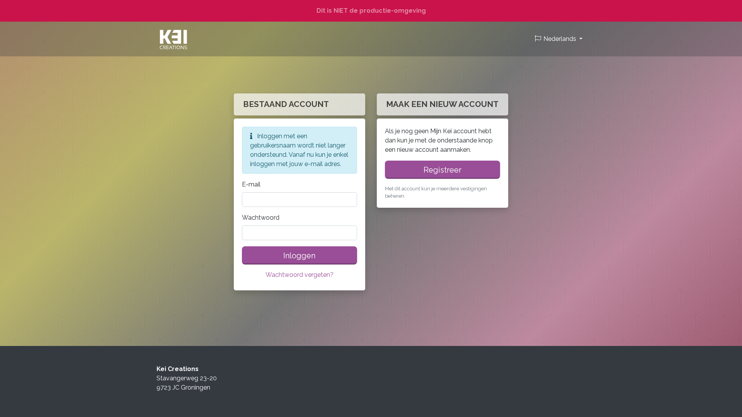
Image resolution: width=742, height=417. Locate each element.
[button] (558, 39)
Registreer (442, 170)
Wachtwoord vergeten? (299, 274)
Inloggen (299, 255)
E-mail (251, 184)
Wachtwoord (260, 217)
